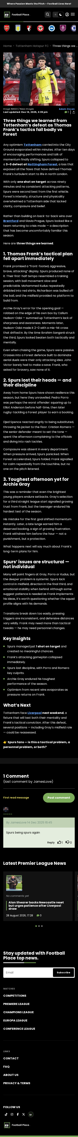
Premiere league (16, 1004)
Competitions (14, 996)
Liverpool (35, 713)
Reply (51, 842)
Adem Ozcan (67, 109)
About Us (11, 1075)
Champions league (18, 1012)
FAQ (6, 1067)
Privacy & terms (16, 1083)
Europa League (15, 1020)
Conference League (19, 1029)
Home (7, 46)
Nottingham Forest (42, 164)
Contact (11, 1058)
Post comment (59, 798)
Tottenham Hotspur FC (32, 46)
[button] (36, 926)
